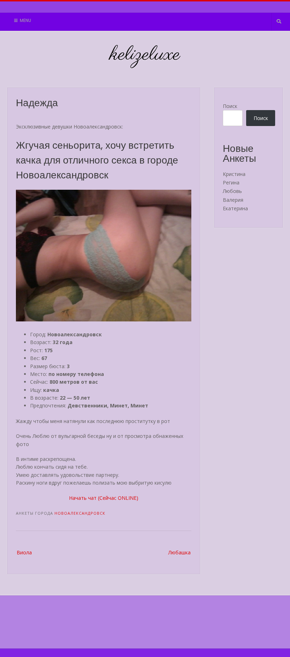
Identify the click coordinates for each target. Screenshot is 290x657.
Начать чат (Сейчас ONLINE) (103, 498)
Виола (24, 552)
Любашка (179, 552)
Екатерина (235, 208)
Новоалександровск (79, 513)
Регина (231, 182)
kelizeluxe (145, 55)
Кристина (234, 174)
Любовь (232, 191)
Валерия (233, 199)
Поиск (230, 106)
